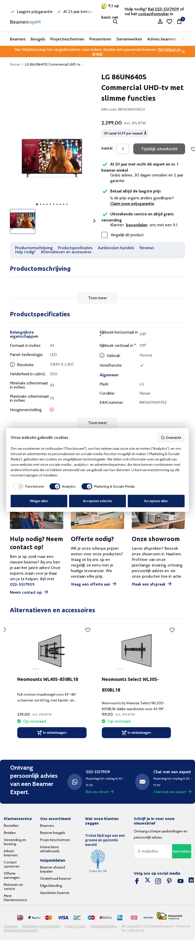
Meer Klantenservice (15, 897)
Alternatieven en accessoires (66, 251)
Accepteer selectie (97, 501)
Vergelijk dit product (127, 235)
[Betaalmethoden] (20, 918)
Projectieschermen (67, 39)
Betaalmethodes (104, 926)
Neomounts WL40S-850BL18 (47, 679)
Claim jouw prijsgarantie (132, 203)
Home (15, 64)
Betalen (10, 832)
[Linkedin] (191, 881)
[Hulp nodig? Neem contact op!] (36, 516)
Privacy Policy (76, 926)
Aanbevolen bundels (116, 247)
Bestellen (11, 825)
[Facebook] (137, 881)
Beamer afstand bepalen (52, 869)
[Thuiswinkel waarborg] (169, 916)
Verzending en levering (15, 842)
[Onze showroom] (158, 516)
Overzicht (173, 437)
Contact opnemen (12, 864)
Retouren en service (13, 886)
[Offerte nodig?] (97, 516)
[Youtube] (180, 881)
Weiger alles (39, 501)
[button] (37, 204)
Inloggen (11, 926)
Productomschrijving (34, 247)
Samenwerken (129, 39)
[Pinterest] (169, 881)
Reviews (146, 247)
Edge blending (51, 885)
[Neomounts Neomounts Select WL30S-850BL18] (136, 650)
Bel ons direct (97, 791)
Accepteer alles (156, 501)
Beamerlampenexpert (21, 930)
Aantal (106, 148)
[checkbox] (27, 486)
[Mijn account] (160, 22)
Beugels (38, 39)
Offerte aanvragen (12, 875)
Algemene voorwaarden (41, 926)
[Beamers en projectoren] (26, 21)
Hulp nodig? (25, 251)
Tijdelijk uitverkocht (159, 148)
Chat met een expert (169, 791)
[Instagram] (158, 881)
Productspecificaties (75, 247)
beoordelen (137, 224)
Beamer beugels (52, 832)
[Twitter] (147, 881)
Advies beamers (161, 39)
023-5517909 (22, 584)
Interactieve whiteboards (50, 849)
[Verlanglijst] (169, 21)
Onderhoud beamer (55, 878)
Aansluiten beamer (54, 892)
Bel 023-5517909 (163, 9)
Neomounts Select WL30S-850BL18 (130, 684)
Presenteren (100, 39)
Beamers (18, 39)
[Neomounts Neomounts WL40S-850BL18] (51, 650)
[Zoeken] (115, 21)
